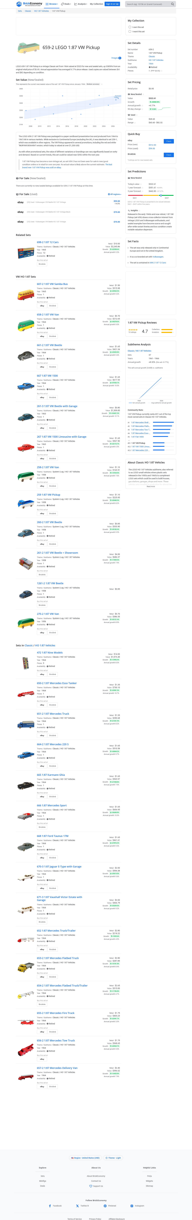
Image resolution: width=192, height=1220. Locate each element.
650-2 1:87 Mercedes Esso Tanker (57, 683)
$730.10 (116, 687)
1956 (43, 621)
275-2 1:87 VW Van (48, 613)
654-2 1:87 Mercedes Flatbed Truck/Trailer (62, 985)
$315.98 (116, 288)
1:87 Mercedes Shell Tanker (143, 422)
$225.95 (116, 497)
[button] (101, 84)
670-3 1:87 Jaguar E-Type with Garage (59, 866)
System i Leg (58, 472)
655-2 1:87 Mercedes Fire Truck (55, 1013)
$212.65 (116, 319)
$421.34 (116, 349)
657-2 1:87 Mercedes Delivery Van (57, 1068)
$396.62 (116, 1071)
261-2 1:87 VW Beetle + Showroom (57, 552)
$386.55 (116, 616)
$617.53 (116, 380)
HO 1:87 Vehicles (41, 11)
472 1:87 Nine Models (50, 652)
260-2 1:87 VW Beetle (49, 522)
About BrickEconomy (96, 1176)
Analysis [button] (82, 4)
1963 (43, 414)
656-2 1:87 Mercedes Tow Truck (56, 1040)
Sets (20, 11)
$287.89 (116, 961)
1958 (43, 475)
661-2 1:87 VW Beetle (49, 345)
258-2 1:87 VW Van (48, 467)
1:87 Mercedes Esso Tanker (143, 433)
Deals (42, 1186)
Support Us (98, 1186)
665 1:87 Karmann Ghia (51, 774)
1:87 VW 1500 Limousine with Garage (147, 446)
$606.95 (116, 809)
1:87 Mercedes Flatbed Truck (143, 426)
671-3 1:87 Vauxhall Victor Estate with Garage (59, 898)
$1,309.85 (115, 410)
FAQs (149, 1176)
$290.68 (116, 718)
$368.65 (116, 1043)
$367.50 (116, 441)
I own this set (102, 260)
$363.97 (116, 779)
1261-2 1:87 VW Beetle (50, 583)
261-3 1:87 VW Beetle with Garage (57, 406)
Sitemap (149, 1186)
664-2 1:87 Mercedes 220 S (53, 744)
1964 (43, 322)
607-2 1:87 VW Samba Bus (52, 284)
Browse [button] (53, 4)
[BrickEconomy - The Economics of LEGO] (29, 4)
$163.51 (116, 470)
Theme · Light (114, 1158)
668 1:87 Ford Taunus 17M (52, 836)
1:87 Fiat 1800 (137, 437)
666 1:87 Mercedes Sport (52, 805)
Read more (151, 485)
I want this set (102, 265)
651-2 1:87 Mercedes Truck (53, 713)
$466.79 (116, 903)
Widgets (149, 1181)
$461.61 (116, 840)
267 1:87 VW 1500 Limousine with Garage (61, 436)
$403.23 (116, 1016)
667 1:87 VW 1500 (47, 375)
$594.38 (116, 871)
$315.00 (116, 988)
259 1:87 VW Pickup (48, 494)
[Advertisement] (68, 25)
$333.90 (116, 526)
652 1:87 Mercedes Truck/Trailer (56, 930)
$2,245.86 (115, 246)
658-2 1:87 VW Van (48, 314)
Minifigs (42, 1181)
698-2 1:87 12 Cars (48, 242)
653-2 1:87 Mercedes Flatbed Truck (58, 958)
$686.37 (116, 557)
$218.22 (116, 933)
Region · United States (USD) (87, 1158)
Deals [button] (67, 4)
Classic (28, 11)
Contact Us (96, 1181)
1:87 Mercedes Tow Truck (142, 430)
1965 (43, 250)
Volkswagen (158, 257)
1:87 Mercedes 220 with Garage (145, 450)
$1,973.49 (115, 657)
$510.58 (116, 748)
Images (114, 58)
